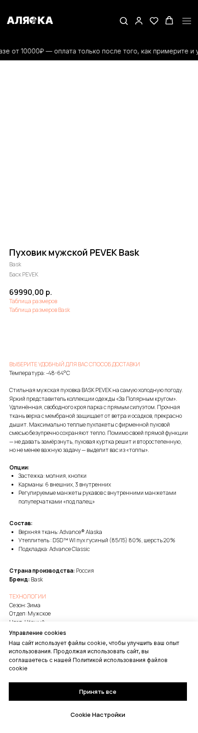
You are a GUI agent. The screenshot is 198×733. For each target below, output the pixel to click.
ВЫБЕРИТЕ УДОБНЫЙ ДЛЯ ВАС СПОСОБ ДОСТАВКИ (74, 364)
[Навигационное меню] (186, 21)
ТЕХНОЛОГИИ (27, 596)
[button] (123, 20)
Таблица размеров (33, 301)
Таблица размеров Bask (39, 310)
